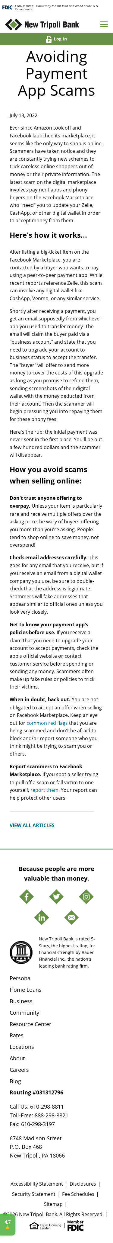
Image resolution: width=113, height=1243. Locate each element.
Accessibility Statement (37, 1183)
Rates (17, 1035)
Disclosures (83, 1183)
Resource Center (30, 1024)
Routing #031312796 (36, 1092)
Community (24, 1012)
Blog (15, 1081)
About (17, 1058)
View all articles (32, 825)
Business (21, 1001)
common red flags (47, 723)
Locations (22, 1046)
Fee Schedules (78, 1194)
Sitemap (53, 1204)
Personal (21, 978)
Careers (19, 1069)
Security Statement (33, 1194)
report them (44, 790)
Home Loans (26, 989)
